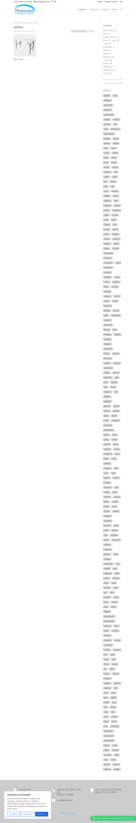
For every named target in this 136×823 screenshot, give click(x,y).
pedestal (107, 588)
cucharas (107, 292)
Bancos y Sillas (108, 30)
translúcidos (108, 731)
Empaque (106, 50)
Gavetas (106, 53)
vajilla (117, 755)
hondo (114, 440)
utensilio (115, 750)
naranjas (107, 554)
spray (113, 693)
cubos (106, 287)
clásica (115, 229)
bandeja (107, 143)
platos (114, 607)
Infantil (116, 449)
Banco (116, 139)
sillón (106, 693)
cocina (106, 234)
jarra (116, 468)
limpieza (117, 497)
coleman (116, 239)
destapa (107, 311)
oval (117, 564)
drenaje (106, 330)
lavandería (107, 487)
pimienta (107, 597)
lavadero (107, 483)
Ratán (117, 626)
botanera (107, 172)
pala (114, 569)
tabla (106, 698)
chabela (106, 225)
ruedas (114, 664)
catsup (106, 210)
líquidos (115, 502)
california (107, 201)
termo (114, 721)
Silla (115, 688)
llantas (106, 506)
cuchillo (117, 296)
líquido (106, 502)
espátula (107, 363)
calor (116, 201)
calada (115, 196)
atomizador (115, 129)
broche (113, 182)
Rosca (106, 664)
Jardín (114, 459)
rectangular (108, 645)
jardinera (107, 463)
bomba (106, 167)
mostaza (107, 545)
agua (115, 96)
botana (115, 167)
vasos (113, 760)
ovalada (107, 569)
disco (106, 315)
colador (106, 239)
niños (116, 554)
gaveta (116, 406)
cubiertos (116, 282)
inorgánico (107, 454)
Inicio (15, 23)
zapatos (117, 769)
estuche (116, 373)
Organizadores (108, 70)
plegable (107, 612)
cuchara (115, 287)
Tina (105, 726)
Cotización (104, 9)
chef (114, 225)
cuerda (106, 301)
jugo (113, 473)
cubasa (117, 277)
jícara (106, 473)
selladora (117, 683)
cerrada (115, 215)
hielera (106, 435)
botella (106, 177)
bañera (116, 143)
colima (116, 244)
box (105, 182)
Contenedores (108, 47)
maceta (106, 511)
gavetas (107, 411)
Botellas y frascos (109, 37)
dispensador (116, 315)
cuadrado (107, 277)
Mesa (116, 526)
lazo (116, 487)
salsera (106, 674)
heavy (106, 421)
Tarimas (106, 73)
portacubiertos (109, 616)
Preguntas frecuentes (111, 1)
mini (105, 535)
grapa (106, 416)
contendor (107, 258)
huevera (107, 444)
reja (105, 655)
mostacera (116, 540)
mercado (107, 526)
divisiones (107, 320)
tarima (113, 707)
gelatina (116, 411)
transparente (108, 736)
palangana (107, 573)
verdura (106, 764)
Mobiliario (106, 67)
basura (106, 153)
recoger (117, 640)
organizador (108, 564)
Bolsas (105, 34)
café (105, 186)
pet (105, 592)
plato (106, 607)
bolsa (106, 163)
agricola (107, 96)
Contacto (114, 9)
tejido (106, 721)
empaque (107, 344)
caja (112, 186)
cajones (107, 196)
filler (116, 378)
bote (116, 172)
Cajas (114, 40)
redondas (117, 650)
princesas (107, 626)
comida (115, 249)
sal (105, 669)
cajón (106, 191)
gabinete (107, 397)
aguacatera (108, 105)
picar (112, 592)
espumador (108, 368)
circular (106, 229)
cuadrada (107, 272)
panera (106, 578)
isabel (117, 454)
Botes (105, 40)
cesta (106, 220)
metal (106, 530)
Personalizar (13, 814)
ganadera (107, 401)
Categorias (82, 9)
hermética (115, 421)
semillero (107, 688)
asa (115, 124)
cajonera (115, 191)
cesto (114, 220)
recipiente (107, 640)
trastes (106, 745)
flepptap (114, 382)
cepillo (106, 215)
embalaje (107, 339)
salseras (116, 674)
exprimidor (107, 378)
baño (106, 148)
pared (106, 583)
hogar (106, 440)
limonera (107, 497)
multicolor (107, 549)
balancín (107, 139)
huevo (116, 444)
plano (106, 602)
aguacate (107, 100)
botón (115, 177)
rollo (113, 659)
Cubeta (106, 282)
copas (118, 263)
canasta (117, 206)
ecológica (107, 335)
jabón (106, 459)
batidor (115, 153)
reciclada (115, 631)
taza (112, 712)
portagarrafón (109, 621)
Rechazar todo (27, 814)
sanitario (107, 683)
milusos (114, 530)
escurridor (107, 358)
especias (117, 363)
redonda (107, 650)
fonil (105, 387)
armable (116, 120)
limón (115, 492)
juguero (106, 478)
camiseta (107, 206)
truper (115, 745)
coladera (115, 234)
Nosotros (94, 9)
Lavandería (107, 57)
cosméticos (108, 268)
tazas (106, 717)
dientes (116, 311)
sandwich (107, 678)
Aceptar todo (41, 814)
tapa (114, 702)
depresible (107, 306)
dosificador (108, 325)
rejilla (112, 655)
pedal (114, 583)
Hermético (107, 425)
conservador (108, 253)
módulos (114, 535)
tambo (106, 702)
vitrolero (116, 764)
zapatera (107, 769)
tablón (113, 698)
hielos (115, 435)
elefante (117, 335)
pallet (117, 573)
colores (106, 249)
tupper (106, 750)
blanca (114, 158)
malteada (107, 516)
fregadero (107, 392)
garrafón (107, 406)
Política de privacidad (68, 813)
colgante (107, 244)
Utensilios (107, 755)
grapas (114, 416)
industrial (107, 449)
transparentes (109, 741)
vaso (105, 760)
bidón (106, 158)
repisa (106, 659)
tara (105, 707)
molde (106, 540)
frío (116, 392)
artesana (107, 124)
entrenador (108, 349)
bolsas (114, 163)
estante (106, 373)
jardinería (107, 468)
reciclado (107, 635)
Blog (121, 1)
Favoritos (100, 1)
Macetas (106, 63)
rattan (106, 631)
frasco (113, 387)
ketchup (116, 478)
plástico (114, 602)
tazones (114, 717)
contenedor (108, 263)
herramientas (108, 430)
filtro (105, 382)
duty (114, 330)
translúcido (115, 726)
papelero (116, 578)
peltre (116, 588)
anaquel (107, 120)
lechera (106, 492)
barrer (114, 148)
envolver (116, 354)
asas (105, 129)
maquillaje (107, 521)
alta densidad (108, 115)
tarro (106, 712)
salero (112, 669)
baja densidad (109, 134)
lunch (114, 506)
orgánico (107, 559)
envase (106, 354)
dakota (115, 301)
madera (116, 511)
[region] (27, 805)
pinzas (116, 597)
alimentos (107, 110)
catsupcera (116, 210)
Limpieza (106, 60)
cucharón (107, 296)
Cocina (105, 44)
